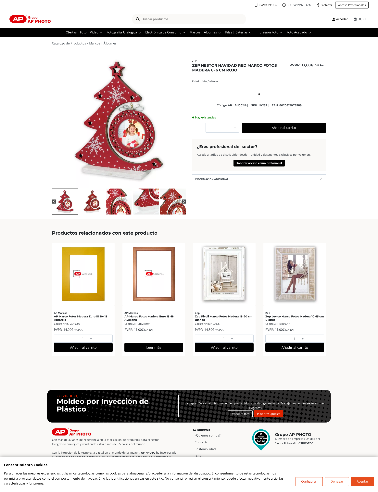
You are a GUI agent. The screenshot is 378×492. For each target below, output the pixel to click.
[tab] (113, 183)
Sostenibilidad (205, 449)
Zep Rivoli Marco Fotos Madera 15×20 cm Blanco (224, 318)
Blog (198, 456)
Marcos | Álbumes (203, 32)
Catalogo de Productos (69, 43)
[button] (65, 202)
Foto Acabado (297, 32)
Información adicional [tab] (211, 179)
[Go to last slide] (54, 202)
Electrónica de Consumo (163, 32)
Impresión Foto (267, 32)
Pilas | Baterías (236, 32)
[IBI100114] (119, 121)
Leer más (153, 347)
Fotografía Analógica (122, 32)
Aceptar (362, 481)
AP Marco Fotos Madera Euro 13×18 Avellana (149, 318)
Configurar (309, 481)
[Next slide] (184, 202)
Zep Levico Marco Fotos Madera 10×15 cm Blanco (294, 318)
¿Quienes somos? (207, 435)
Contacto (201, 442)
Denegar (337, 481)
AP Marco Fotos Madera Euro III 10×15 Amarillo (80, 318)
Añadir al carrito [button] (83, 347)
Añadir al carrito (284, 128)
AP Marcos (60, 313)
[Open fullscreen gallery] (181, 183)
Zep (194, 61)
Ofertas (71, 32)
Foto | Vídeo (89, 32)
